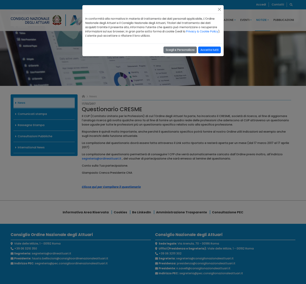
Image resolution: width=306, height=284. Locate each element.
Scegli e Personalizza (180, 50)
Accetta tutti (209, 50)
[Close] (219, 9)
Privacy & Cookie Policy (202, 31)
